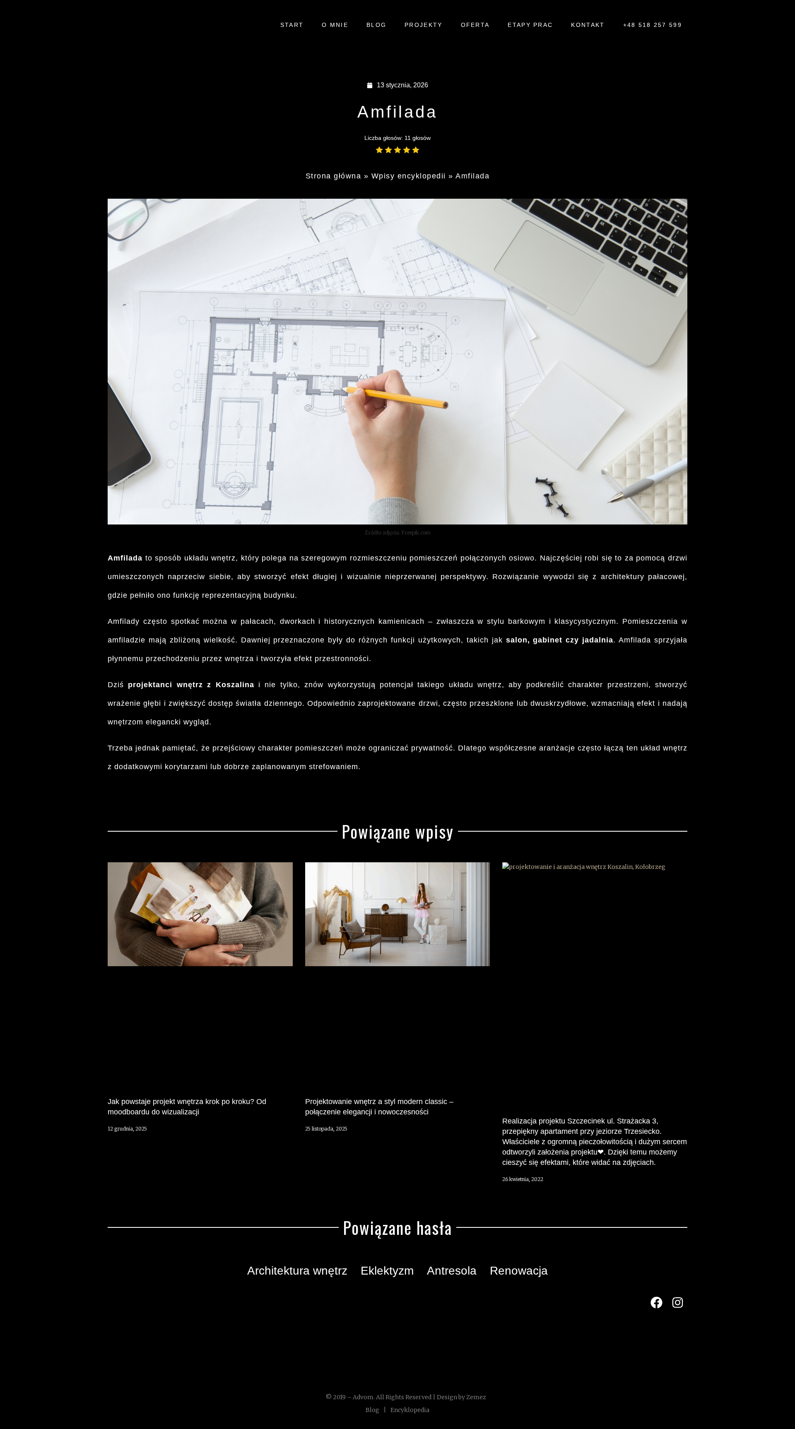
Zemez (476, 1397)
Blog (372, 1410)
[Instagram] (677, 1302)
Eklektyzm (387, 1270)
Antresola (452, 1270)
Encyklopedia (409, 1410)
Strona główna (333, 176)
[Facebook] (656, 1302)
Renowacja (519, 1270)
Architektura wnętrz (297, 1270)
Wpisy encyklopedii (408, 176)
